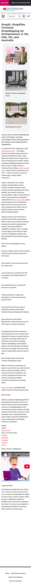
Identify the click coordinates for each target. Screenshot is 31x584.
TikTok (3, 445)
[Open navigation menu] (3, 16)
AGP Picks (4, 3)
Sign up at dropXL (7, 387)
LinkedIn (4, 435)
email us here (5, 430)
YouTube (4, 442)
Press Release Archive (18, 573)
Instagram (4, 438)
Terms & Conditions (15, 581)
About (7, 573)
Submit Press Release (15, 577)
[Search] (19, 16)
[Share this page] (28, 16)
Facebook (4, 440)
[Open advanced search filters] (24, 16)
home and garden (19, 200)
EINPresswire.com (8, 151)
